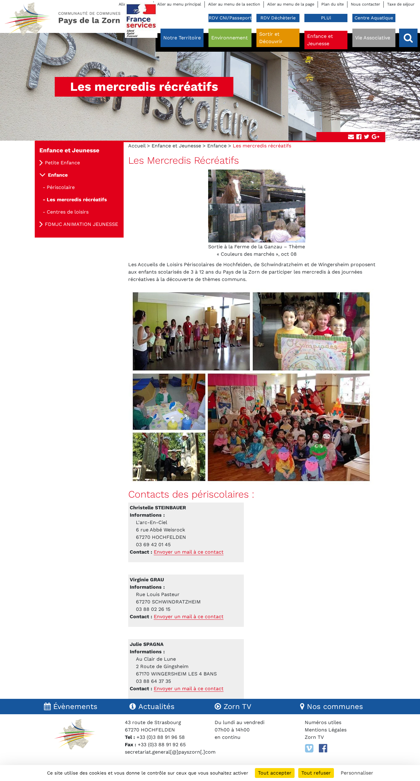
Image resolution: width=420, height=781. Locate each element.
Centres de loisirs (68, 212)
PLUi (326, 18)
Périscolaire (61, 187)
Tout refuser (316, 773)
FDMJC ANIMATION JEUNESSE (81, 224)
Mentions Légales (326, 730)
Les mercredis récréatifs (77, 199)
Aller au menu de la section (234, 4)
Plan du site (332, 4)
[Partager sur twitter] (366, 137)
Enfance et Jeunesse (176, 146)
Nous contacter (365, 4)
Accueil (136, 146)
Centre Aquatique (374, 18)
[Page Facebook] (323, 748)
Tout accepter (274, 773)
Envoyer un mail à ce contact (189, 552)
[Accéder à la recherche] (408, 38)
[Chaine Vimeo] (309, 748)
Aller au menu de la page (290, 4)
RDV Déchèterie (278, 18)
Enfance (217, 146)
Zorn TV (314, 737)
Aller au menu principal (179, 4)
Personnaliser (357, 773)
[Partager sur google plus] (375, 137)
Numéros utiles (323, 722)
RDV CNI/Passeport (230, 18)
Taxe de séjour (400, 4)
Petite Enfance (62, 163)
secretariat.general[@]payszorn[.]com (170, 752)
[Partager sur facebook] (358, 137)
